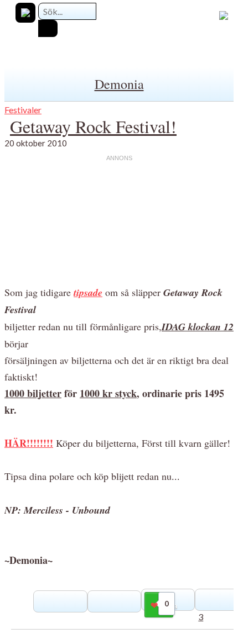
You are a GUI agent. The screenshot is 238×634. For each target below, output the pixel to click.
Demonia (119, 84)
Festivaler (23, 109)
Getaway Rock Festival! (93, 126)
